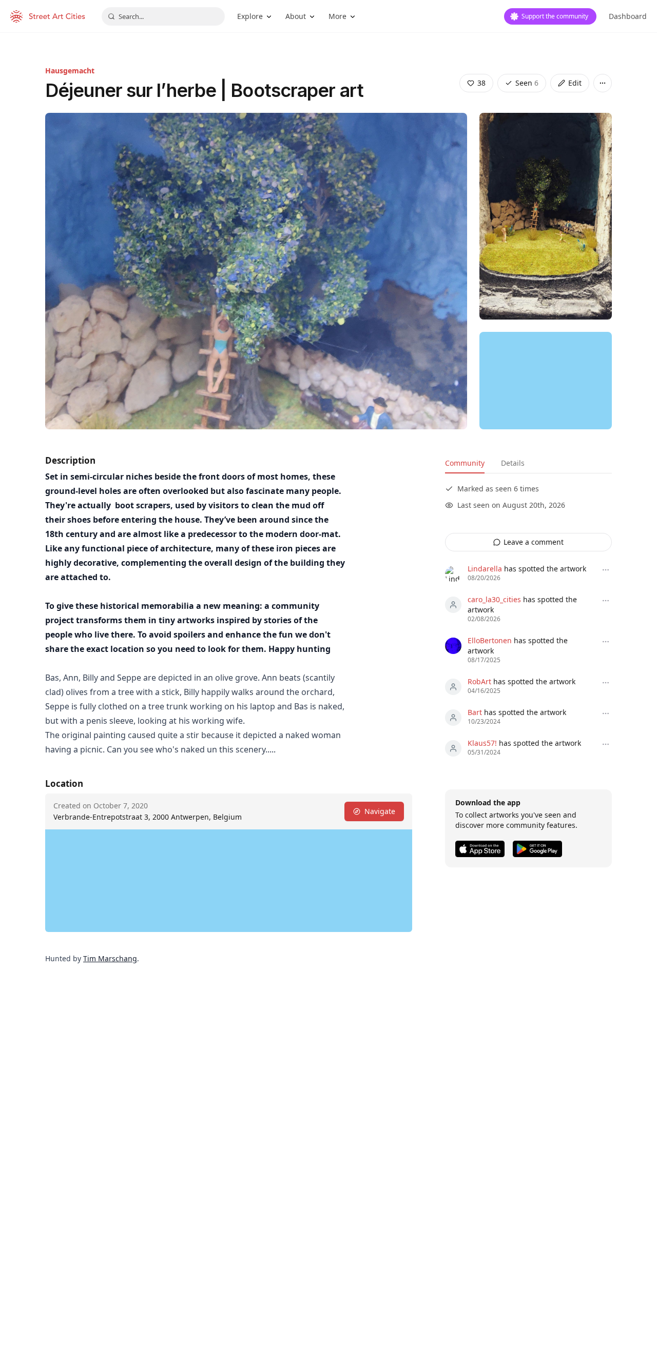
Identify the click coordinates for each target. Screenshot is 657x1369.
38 (481, 83)
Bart (475, 712)
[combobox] (163, 16)
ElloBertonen (490, 640)
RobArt (479, 681)
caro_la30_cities (494, 599)
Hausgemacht (69, 70)
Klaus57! (482, 743)
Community (465, 463)
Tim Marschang (110, 958)
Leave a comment (534, 542)
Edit (575, 83)
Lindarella (485, 568)
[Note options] (606, 570)
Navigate (379, 811)
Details (513, 463)
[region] (545, 380)
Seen (526, 83)
